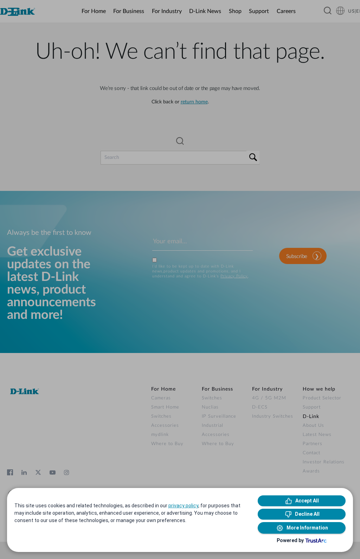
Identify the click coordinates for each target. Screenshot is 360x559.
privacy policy (183, 505)
